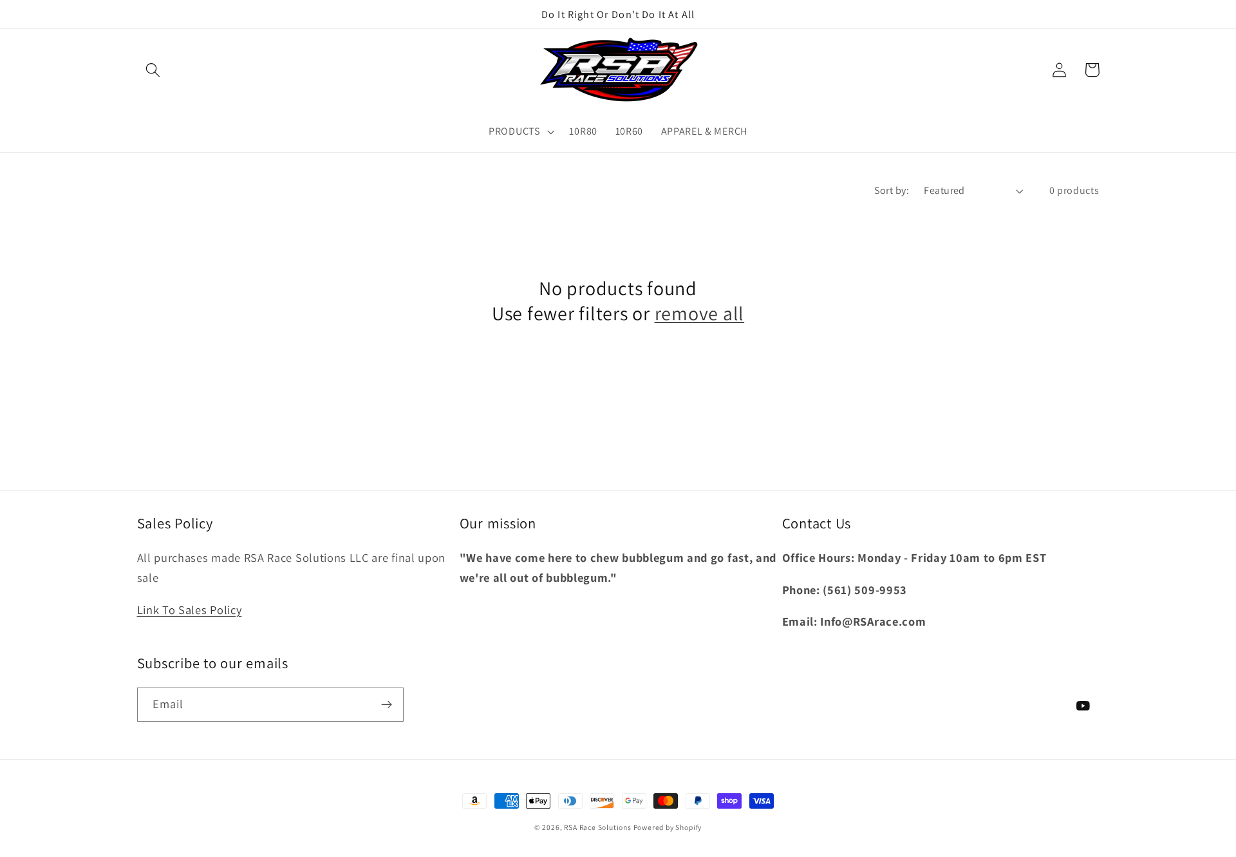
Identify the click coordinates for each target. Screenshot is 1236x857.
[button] (153, 69)
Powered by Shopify (667, 827)
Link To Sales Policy (189, 609)
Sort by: (892, 190)
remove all (700, 313)
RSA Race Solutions (598, 827)
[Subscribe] (386, 705)
